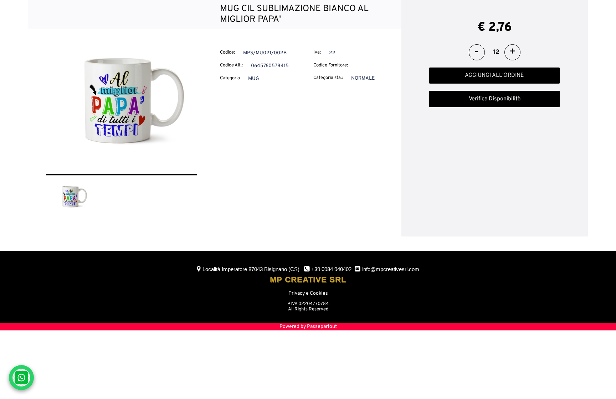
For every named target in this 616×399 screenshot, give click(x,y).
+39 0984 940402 (331, 269)
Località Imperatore (250, 269)
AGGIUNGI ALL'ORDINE (494, 75)
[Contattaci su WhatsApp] (21, 377)
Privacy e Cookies (308, 293)
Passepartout (322, 327)
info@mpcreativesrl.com (390, 269)
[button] (121, 102)
